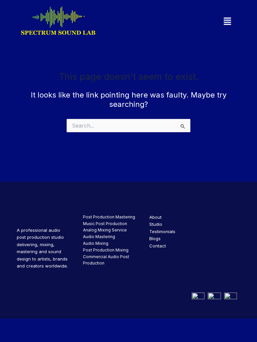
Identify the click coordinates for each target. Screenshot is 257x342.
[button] (199, 21)
